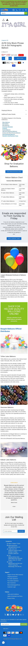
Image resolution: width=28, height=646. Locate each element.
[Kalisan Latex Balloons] (14, 449)
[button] (3, 643)
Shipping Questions (12, 576)
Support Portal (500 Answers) (15, 574)
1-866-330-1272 (12, 549)
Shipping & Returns (7, 110)
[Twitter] (5, 615)
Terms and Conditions (13, 594)
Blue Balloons (5, 125)
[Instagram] (10, 615)
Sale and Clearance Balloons (9, 131)
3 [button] (15, 506)
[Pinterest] (18, 615)
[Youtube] (13, 615)
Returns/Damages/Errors (13, 585)
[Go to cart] (26, 10)
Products (4, 128)
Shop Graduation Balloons (14, 171)
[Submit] (25, 13)
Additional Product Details (8, 114)
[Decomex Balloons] (14, 395)
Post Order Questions (12, 580)
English (5, 628)
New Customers (11, 582)
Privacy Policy (11, 598)
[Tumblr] (21, 614)
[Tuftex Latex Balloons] (14, 344)
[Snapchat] (23, 614)
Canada (10, 562)
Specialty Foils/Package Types (10, 135)
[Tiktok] (16, 615)
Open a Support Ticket (14, 238)
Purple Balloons (6, 129)
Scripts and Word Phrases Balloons (11, 132)
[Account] (22, 10)
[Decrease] (3, 58)
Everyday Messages (7, 126)
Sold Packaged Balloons (8, 134)
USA (9, 555)
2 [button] (14, 506)
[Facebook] (8, 615)
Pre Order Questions (12, 578)
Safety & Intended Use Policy (14, 596)
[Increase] (10, 58)
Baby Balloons (6, 122)
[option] (14, 24)
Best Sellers (5, 123)
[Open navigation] (1, 10)
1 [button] (12, 506)
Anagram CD (5, 40)
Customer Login (11, 587)
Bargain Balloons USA (17, 638)
